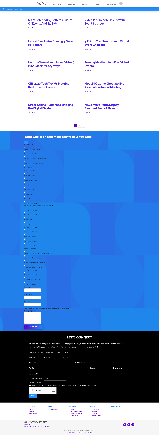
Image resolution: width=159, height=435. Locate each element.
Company (27, 301)
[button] (121, 3)
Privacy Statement (71, 432)
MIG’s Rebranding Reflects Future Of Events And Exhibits (50, 21)
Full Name (27, 287)
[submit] (26, 142)
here (66, 352)
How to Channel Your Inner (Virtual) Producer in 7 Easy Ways (51, 64)
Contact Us (116, 407)
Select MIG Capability (30, 144)
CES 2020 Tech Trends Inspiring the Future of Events (48, 85)
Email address (28, 294)
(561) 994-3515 (28, 424)
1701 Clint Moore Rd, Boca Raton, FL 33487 (37, 427)
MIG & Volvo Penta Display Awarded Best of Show (102, 106)
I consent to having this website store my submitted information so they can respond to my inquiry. (63, 385)
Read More (31, 28)
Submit (32, 396)
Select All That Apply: (30, 171)
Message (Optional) (30, 311)
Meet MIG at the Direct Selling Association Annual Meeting (104, 85)
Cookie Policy (80, 432)
